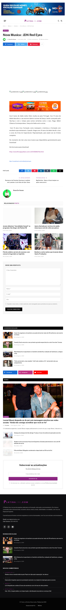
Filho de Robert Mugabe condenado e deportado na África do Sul (33, 450)
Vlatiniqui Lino (9, 572)
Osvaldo (7, 425)
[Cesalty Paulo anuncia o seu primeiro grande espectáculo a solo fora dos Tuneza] (7, 344)
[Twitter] (4, 100)
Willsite (40, 605)
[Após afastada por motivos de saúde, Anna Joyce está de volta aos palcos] (49, 216)
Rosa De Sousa (12, 39)
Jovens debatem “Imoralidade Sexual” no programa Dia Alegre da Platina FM (16, 227)
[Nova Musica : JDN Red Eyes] (33, 68)
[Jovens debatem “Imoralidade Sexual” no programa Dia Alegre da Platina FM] (17, 216)
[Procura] (61, 21)
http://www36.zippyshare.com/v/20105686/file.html (26, 152)
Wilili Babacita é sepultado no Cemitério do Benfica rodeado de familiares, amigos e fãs (38, 352)
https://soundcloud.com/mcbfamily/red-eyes (20, 161)
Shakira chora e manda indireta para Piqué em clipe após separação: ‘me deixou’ (27, 574)
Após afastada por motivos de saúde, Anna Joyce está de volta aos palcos (47, 227)
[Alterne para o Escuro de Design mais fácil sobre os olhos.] (58, 21)
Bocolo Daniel (9, 589)
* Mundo (6, 416)
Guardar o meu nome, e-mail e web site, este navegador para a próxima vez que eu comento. (32, 304)
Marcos (7, 583)
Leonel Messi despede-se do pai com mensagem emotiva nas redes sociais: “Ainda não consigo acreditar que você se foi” (30, 421)
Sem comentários (33, 39)
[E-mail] (4, 114)
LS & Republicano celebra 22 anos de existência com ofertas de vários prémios (26, 585)
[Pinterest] (4, 109)
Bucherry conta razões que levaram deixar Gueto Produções (49, 253)
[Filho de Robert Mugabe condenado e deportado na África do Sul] (7, 452)
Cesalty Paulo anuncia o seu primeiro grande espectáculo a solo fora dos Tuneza (38, 342)
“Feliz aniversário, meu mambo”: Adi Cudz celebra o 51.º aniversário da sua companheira (36, 362)
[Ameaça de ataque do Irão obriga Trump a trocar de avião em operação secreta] (7, 435)
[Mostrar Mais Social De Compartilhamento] (42, 44)
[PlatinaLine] (33, 21)
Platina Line (40, 602)
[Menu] (5, 21)
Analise (6, 30)
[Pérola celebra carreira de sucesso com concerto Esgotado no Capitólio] (17, 242)
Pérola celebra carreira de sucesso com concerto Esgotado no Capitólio (16, 253)
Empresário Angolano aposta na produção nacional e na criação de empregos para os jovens (30, 580)
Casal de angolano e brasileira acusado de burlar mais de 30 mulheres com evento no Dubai (38, 333)
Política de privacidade (51, 483)
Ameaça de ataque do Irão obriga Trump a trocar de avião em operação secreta (37, 433)
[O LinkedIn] (4, 105)
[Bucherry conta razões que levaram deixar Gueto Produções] (49, 242)
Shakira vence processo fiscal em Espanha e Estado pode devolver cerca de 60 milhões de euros (37, 442)
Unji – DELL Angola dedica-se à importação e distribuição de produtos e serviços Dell (28, 591)
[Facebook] (4, 96)
